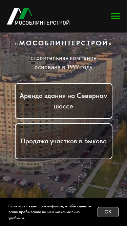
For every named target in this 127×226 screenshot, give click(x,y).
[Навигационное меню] (115, 16)
